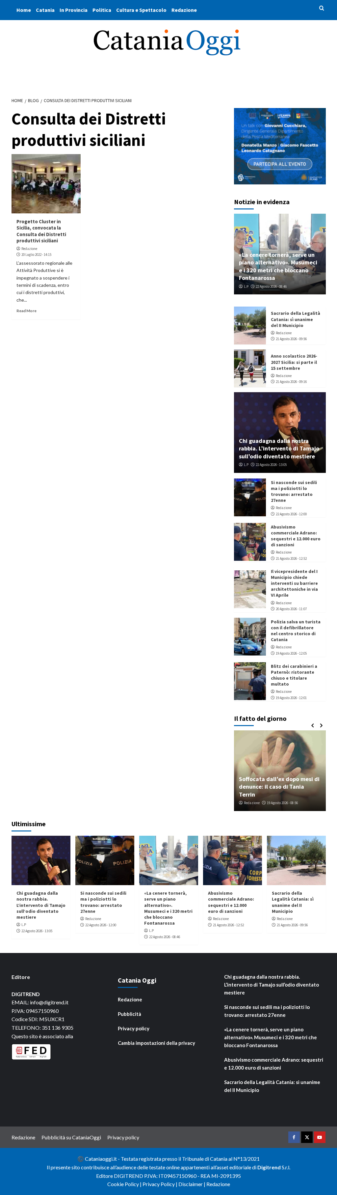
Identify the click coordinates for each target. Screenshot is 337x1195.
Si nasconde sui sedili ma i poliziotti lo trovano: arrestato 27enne (294, 491)
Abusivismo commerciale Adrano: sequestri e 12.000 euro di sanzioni (296, 536)
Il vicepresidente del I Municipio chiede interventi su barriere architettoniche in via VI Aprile (294, 583)
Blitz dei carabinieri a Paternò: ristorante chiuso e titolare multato (294, 675)
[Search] (322, 8)
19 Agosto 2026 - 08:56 (282, 803)
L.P (246, 286)
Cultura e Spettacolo (141, 10)
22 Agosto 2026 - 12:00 (291, 514)
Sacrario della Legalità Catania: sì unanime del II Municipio (295, 319)
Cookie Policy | (125, 1184)
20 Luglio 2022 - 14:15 (36, 254)
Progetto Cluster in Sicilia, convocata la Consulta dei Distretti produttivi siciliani (41, 231)
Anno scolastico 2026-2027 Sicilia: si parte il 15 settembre (294, 362)
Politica (101, 10)
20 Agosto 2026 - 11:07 (291, 609)
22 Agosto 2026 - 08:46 (271, 286)
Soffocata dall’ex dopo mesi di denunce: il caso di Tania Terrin (279, 786)
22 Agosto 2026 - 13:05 (271, 464)
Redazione (184, 10)
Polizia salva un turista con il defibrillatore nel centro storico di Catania (296, 631)
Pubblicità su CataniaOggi (71, 1137)
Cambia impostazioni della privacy (156, 1043)
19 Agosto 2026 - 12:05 (291, 653)
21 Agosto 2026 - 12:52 (291, 558)
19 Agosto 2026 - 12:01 (291, 697)
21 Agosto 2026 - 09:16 (291, 381)
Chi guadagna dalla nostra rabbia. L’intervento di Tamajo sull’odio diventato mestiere (279, 448)
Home (23, 10)
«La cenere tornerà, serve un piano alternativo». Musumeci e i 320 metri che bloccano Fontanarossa (278, 266)
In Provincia (74, 10)
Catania (45, 10)
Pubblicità (129, 1014)
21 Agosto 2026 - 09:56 (291, 339)
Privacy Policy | (160, 1184)
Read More (26, 310)
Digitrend (269, 1167)
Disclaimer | (192, 1184)
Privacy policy (133, 1028)
